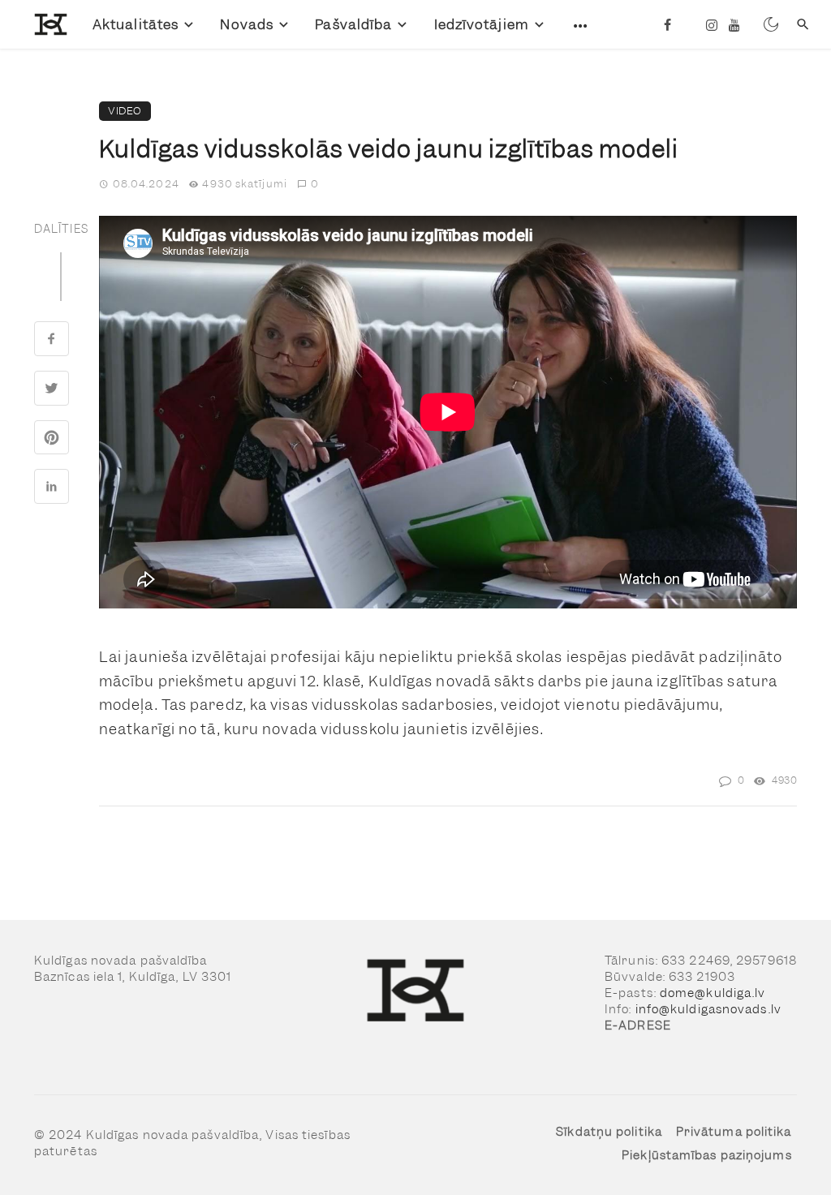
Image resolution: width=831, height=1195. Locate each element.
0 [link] (315, 184)
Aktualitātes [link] (136, 24)
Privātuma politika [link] (734, 1132)
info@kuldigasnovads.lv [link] (708, 1009)
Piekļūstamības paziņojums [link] (707, 1155)
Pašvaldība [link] (353, 24)
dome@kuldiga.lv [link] (713, 993)
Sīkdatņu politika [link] (609, 1132)
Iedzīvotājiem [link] (481, 24)
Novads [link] (246, 24)
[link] (39, 24)
